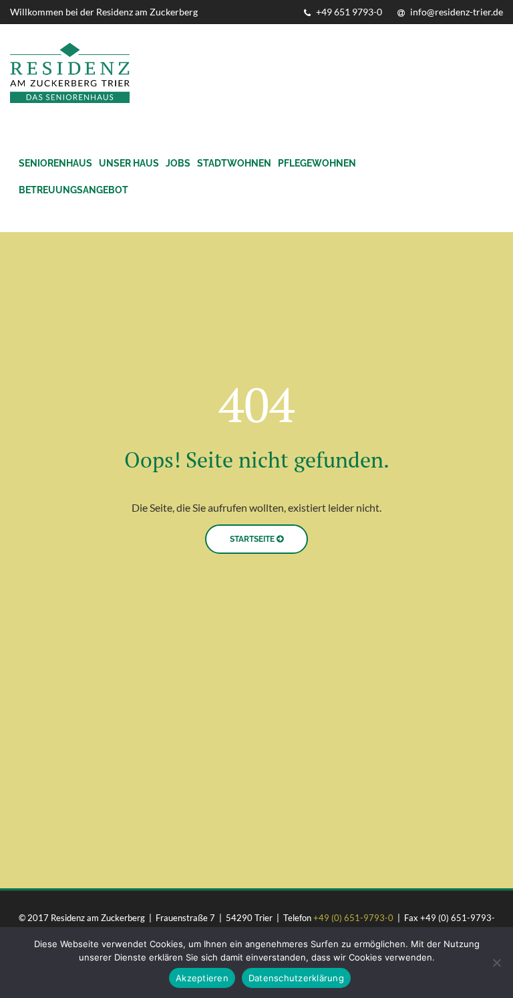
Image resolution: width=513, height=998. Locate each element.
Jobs (178, 163)
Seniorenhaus (55, 163)
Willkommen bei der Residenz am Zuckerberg (104, 11)
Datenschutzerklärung (296, 978)
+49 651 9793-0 (348, 11)
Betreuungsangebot (73, 190)
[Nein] (496, 962)
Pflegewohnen (317, 163)
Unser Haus (129, 163)
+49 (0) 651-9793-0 (353, 917)
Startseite (253, 539)
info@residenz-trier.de (455, 11)
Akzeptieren (202, 978)
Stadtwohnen (234, 163)
